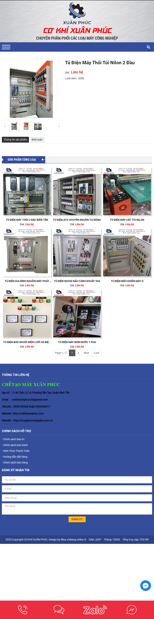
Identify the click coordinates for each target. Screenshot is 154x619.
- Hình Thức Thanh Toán (16, 450)
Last (96, 352)
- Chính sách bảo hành (15, 445)
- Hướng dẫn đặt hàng (14, 456)
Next (86, 352)
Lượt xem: (71, 78)
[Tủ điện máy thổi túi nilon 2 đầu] (14, 126)
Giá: (67, 72)
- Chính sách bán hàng (15, 462)
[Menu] (6, 47)
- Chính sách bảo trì (13, 439)
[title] (23, 609)
